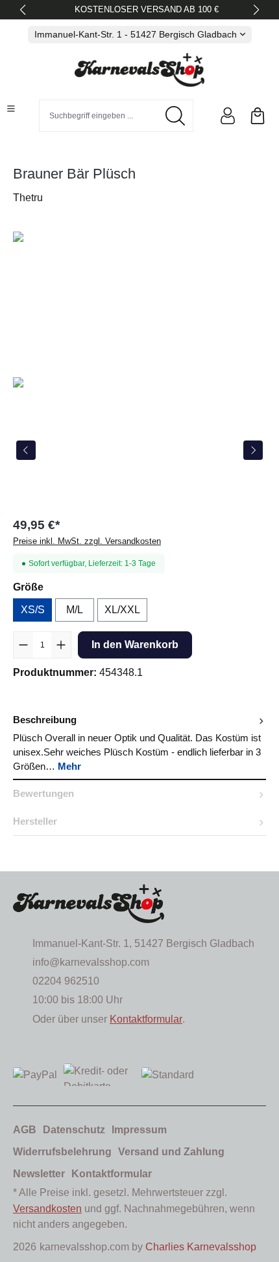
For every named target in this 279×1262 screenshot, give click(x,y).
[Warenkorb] (257, 115)
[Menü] (11, 108)
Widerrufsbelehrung (62, 1151)
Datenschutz (74, 1129)
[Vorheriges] (26, 450)
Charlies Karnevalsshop (200, 1246)
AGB (24, 1129)
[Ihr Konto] (227, 115)
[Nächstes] (253, 450)
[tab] (139, 743)
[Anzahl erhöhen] (61, 645)
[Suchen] (175, 116)
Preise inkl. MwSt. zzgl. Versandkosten (87, 541)
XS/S (33, 609)
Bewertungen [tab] (43, 794)
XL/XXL (122, 609)
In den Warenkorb (134, 644)
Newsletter (39, 1173)
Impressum (139, 1129)
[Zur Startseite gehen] (139, 70)
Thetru (28, 197)
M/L (74, 609)
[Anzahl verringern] (23, 645)
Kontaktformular (146, 1019)
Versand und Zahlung (171, 1151)
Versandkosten (47, 1208)
